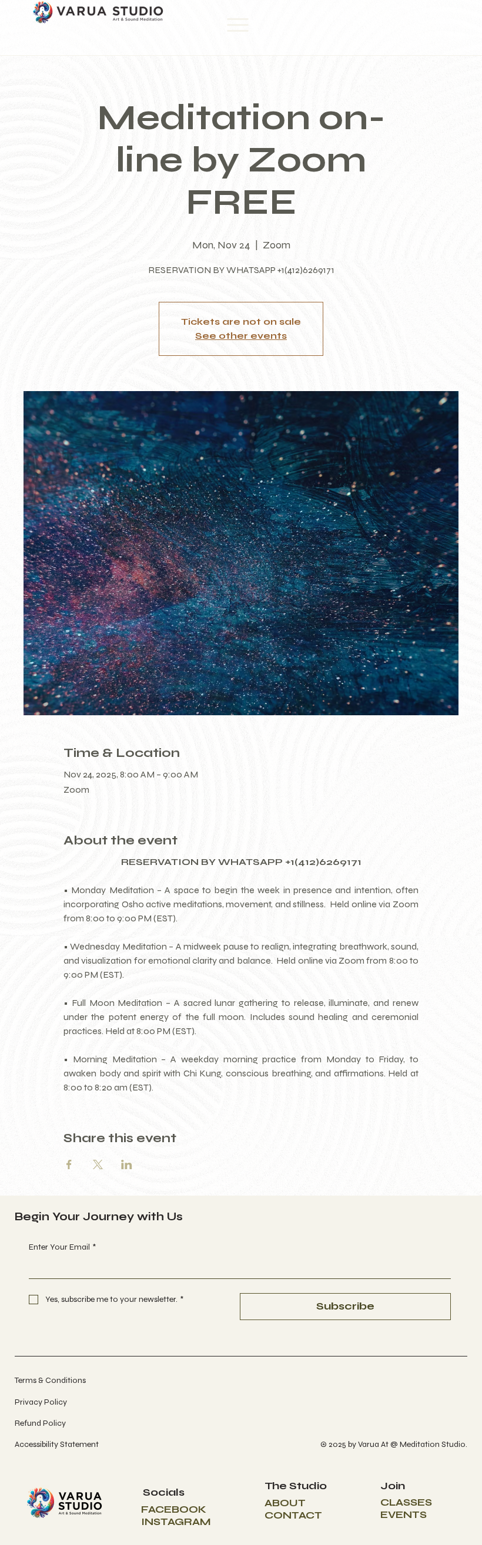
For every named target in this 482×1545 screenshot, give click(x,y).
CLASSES (406, 1502)
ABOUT (285, 1503)
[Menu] (238, 25)
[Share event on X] (97, 1164)
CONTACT (293, 1515)
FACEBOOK (173, 1509)
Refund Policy (40, 1423)
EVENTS (403, 1515)
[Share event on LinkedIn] (126, 1164)
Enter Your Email (62, 1247)
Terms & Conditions (50, 1380)
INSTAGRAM (176, 1522)
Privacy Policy (41, 1402)
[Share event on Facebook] (69, 1164)
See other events (241, 335)
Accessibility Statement (57, 1444)
